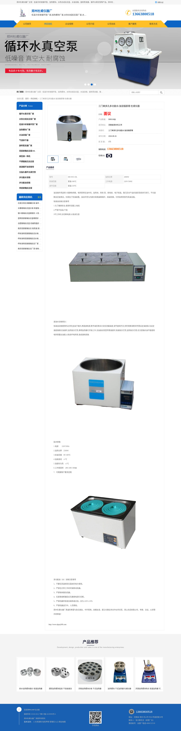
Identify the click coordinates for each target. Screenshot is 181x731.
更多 (39, 197)
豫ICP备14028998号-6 (48, 714)
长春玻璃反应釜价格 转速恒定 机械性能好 (29, 208)
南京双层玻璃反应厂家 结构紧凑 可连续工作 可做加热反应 (29, 249)
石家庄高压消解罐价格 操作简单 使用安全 (29, 203)
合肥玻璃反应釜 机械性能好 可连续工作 (29, 223)
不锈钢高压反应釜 (26, 161)
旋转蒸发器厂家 (25, 146)
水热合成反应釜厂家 (27, 119)
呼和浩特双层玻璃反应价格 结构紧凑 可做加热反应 (29, 238)
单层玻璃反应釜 (25, 188)
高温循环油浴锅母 (26, 167)
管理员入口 (54, 722)
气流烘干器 (23, 140)
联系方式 (153, 24)
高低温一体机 (24, 156)
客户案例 (132, 24)
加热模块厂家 (24, 130)
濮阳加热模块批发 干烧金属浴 (30, 689)
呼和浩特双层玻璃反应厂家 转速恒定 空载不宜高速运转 (29, 244)
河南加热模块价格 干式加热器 (60, 689)
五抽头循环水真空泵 (27, 172)
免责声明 (45, 722)
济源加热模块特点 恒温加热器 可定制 (120, 689)
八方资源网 (37, 722)
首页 (27, 99)
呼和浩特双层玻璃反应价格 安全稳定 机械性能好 (29, 233)
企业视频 (69, 24)
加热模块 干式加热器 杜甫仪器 (90, 689)
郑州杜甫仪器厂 (29, 718)
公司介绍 (90, 24)
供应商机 (48, 24)
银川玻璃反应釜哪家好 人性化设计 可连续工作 (29, 213)
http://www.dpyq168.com (57, 624)
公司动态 (111, 24)
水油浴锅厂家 (24, 135)
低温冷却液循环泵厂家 (28, 124)
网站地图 (62, 722)
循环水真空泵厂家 (26, 114)
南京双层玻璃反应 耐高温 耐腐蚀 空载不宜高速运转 (29, 228)
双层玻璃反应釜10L (27, 151)
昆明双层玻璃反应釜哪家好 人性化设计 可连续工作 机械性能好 (29, 218)
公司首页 (27, 24)
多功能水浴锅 (24, 177)
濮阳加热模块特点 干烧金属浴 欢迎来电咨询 (152, 689)
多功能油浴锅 (24, 183)
